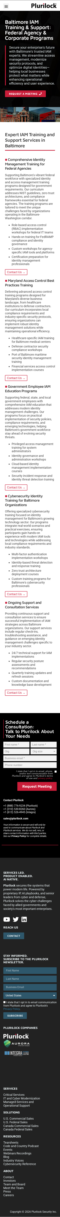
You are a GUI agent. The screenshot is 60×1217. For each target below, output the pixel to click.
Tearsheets (10, 1142)
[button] (6, 6)
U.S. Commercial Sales (18, 1118)
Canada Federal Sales (17, 1129)
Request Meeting (37, 786)
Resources (12, 1136)
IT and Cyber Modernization (21, 1098)
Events (7, 1149)
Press (7, 1191)
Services (10, 1088)
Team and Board (14, 1184)
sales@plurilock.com (15, 818)
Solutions (11, 1112)
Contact (8, 1177)
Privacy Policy (18, 836)
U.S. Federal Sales (15, 1122)
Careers (8, 1195)
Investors (9, 1180)
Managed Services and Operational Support (18, 1103)
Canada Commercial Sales (20, 1126)
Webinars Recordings (17, 1153)
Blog (6, 1157)
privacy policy (45, 778)
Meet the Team (13, 1188)
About (8, 1171)
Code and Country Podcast (21, 1146)
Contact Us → (16, 272)
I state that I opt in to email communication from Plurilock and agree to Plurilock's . (30, 1006)
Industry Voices (13, 1160)
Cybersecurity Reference (19, 1164)
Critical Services (13, 1094)
